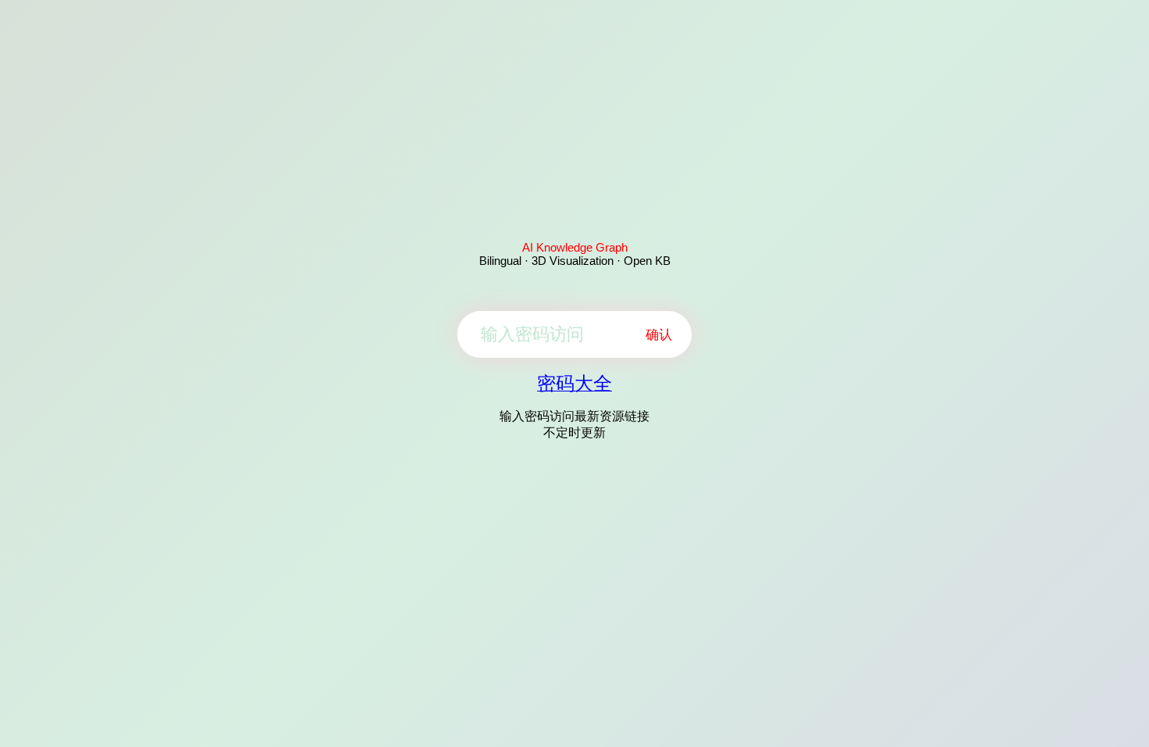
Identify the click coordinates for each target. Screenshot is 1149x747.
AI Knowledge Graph (575, 247)
